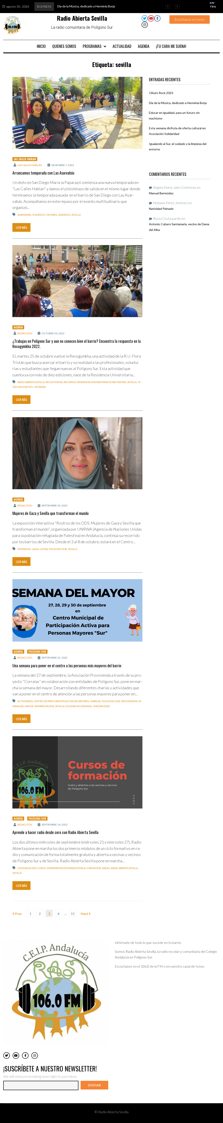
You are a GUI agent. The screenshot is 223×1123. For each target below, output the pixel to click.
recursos (70, 382)
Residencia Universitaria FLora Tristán (101, 382)
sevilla (76, 214)
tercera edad (101, 706)
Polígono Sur (37, 651)
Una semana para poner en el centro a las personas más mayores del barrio (66, 665)
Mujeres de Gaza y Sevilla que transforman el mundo (50, 513)
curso (41, 868)
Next (85, 913)
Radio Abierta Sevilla (30, 382)
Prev (17, 913)
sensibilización (44, 706)
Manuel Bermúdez (161, 193)
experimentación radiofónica (66, 868)
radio (106, 868)
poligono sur (58, 549)
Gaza (35, 549)
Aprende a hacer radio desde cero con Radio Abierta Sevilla (55, 832)
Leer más (21, 227)
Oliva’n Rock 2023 (161, 93)
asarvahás (24, 214)
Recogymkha (54, 382)
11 (73, 913)
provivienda (129, 701)
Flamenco (38, 214)
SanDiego (64, 214)
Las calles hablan (25, 159)
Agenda (18, 327)
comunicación (26, 868)
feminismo (24, 549)
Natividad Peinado (161, 208)
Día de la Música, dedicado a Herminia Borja (178, 103)
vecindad (40, 386)
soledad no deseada (78, 706)
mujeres (51, 214)
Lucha (43, 549)
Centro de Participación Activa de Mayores (61, 701)
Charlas (95, 701)
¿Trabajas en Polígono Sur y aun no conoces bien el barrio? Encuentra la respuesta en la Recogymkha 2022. (76, 343)
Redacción (24, 333)
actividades (25, 701)
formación (93, 868)
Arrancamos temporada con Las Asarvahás (43, 173)
